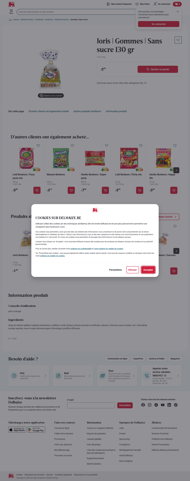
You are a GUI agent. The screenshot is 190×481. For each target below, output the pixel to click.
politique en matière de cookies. (52, 256)
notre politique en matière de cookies (108, 249)
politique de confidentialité (81, 249)
